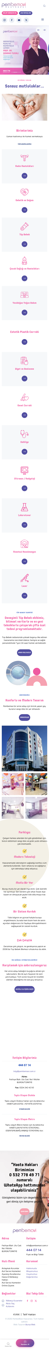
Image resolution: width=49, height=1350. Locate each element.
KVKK (16, 1314)
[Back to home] (14, 5)
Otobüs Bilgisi (24, 1109)
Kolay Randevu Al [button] (10, 13)
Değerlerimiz (32, 1277)
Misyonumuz (32, 1271)
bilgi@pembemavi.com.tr (24, 1071)
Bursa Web (30, 1324)
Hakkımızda (24, 717)
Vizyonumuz (31, 1274)
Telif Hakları (29, 1314)
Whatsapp (24, 1211)
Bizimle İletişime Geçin (24, 989)
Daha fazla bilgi (24, 652)
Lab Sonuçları (25, 13)
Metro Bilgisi (24, 1136)
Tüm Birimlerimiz (24, 144)
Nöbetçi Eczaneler (14, 1300)
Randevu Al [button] (25, 1344)
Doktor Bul (8, 1346)
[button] (44, 6)
